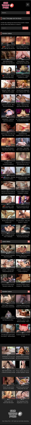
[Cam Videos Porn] (13, 5)
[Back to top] (26, 420)
